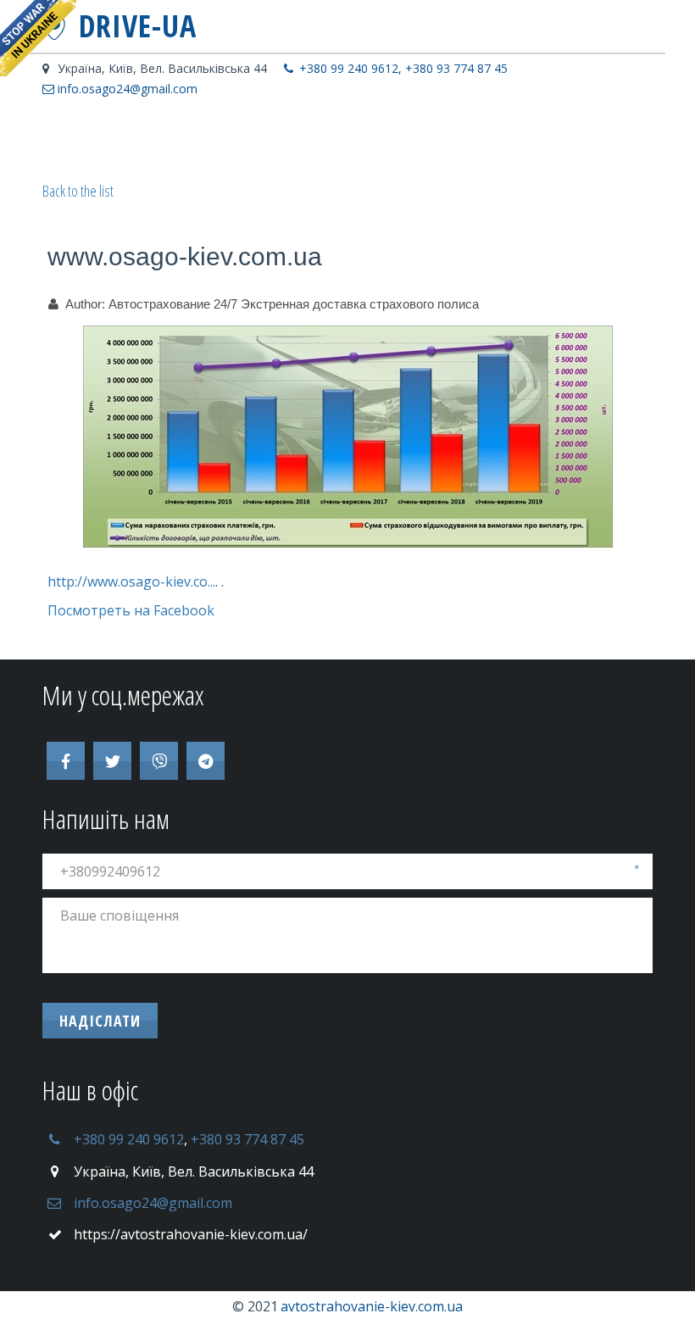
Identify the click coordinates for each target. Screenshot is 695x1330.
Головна (78, 137)
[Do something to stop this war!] (38, 38)
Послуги (455, 137)
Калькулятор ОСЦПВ (335, 137)
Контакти (153, 137)
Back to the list (78, 191)
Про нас (227, 137)
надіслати (100, 1020)
